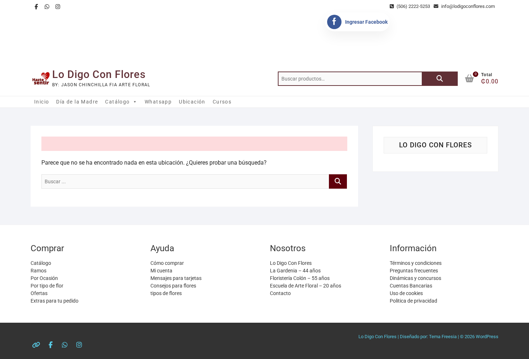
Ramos (38, 270)
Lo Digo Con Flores (99, 74)
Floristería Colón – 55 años (300, 278)
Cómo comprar (167, 263)
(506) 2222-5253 (412, 6)
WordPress (487, 336)
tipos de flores (166, 293)
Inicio (41, 102)
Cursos (222, 102)
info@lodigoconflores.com (467, 6)
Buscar (440, 79)
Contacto (280, 293)
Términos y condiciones (416, 263)
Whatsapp (158, 102)
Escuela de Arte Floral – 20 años (305, 286)
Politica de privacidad (413, 301)
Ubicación (192, 102)
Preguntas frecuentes (414, 270)
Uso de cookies (406, 293)
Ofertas (39, 293)
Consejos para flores (173, 286)
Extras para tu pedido (54, 301)
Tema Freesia (443, 336)
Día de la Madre (77, 102)
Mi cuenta (161, 270)
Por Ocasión (44, 278)
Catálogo (117, 102)
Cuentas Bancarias (411, 286)
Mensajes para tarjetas (176, 278)
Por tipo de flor (47, 286)
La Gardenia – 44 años (295, 270)
